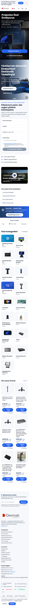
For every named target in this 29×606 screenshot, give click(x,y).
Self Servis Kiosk (5, 539)
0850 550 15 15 (7, 93)
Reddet (5, 603)
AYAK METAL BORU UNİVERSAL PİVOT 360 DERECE (21, 466)
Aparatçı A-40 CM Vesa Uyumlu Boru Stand (7, 398)
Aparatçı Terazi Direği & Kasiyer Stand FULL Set (6, 431)
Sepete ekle (8, 409)
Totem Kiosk (4, 541)
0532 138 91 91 (8, 572)
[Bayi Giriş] (18, 8)
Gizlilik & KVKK (18, 600)
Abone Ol (23, 502)
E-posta (8, 132)
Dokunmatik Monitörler (9, 196)
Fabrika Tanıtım (5, 552)
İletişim (3, 562)
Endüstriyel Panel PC (7, 532)
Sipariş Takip (10, 596)
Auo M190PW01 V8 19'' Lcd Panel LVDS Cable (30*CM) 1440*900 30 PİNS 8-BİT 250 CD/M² (7, 467)
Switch (21, 3)
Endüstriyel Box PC (6, 535)
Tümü (24, 381)
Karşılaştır (11, 412)
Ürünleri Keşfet (8, 88)
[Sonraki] (26, 79)
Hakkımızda (4, 549)
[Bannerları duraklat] (26, 97)
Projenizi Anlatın (13, 51)
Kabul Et (12, 603)
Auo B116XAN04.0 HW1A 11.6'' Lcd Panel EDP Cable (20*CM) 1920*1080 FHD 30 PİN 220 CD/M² (21, 433)
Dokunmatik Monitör (7, 537)
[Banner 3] (16, 98)
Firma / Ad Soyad (7, 120)
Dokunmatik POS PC (6, 543)
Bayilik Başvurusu (13, 215)
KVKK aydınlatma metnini (10, 143)
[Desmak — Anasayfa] (5, 8)
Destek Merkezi (5, 554)
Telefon (5, 126)
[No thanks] (26, 3)
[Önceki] (2, 79)
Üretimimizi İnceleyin (15, 56)
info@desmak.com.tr (7, 574)
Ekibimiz (3, 551)
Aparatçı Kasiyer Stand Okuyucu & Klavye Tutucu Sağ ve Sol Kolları (21, 399)
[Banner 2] (14, 98)
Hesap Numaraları (6, 560)
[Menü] (26, 8)
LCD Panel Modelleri (8, 192)
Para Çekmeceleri (8, 199)
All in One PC (4, 534)
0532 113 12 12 (6, 570)
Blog (4, 596)
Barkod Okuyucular (8, 203)
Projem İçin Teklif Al (15, 149)
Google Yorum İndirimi (20, 596)
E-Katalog (4, 556)
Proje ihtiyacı (6, 137)
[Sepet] (22, 8)
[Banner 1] (12, 98)
